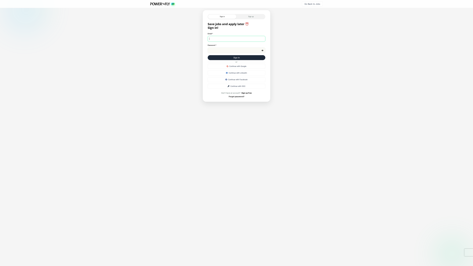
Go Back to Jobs (312, 4)
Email (210, 34)
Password (212, 45)
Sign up (251, 16)
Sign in (222, 16)
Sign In (236, 57)
